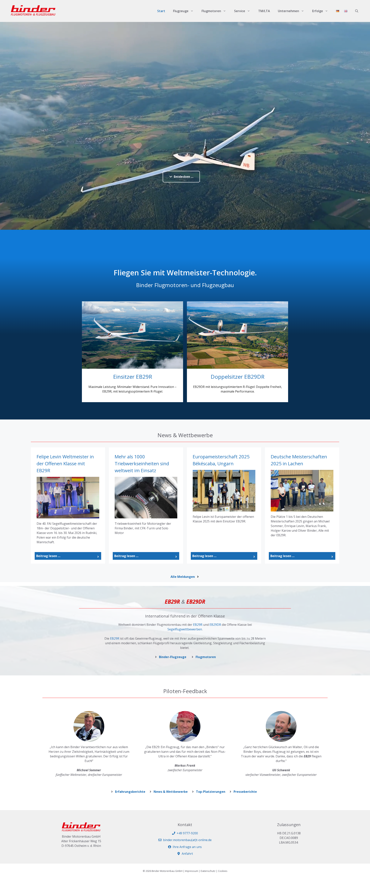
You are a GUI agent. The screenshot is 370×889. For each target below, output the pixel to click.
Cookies (222, 871)
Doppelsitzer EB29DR (237, 376)
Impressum (191, 871)
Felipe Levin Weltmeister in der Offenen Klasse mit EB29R (65, 463)
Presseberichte (245, 792)
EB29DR (215, 624)
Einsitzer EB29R (132, 376)
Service (239, 11)
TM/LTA (264, 11)
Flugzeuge (180, 11)
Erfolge (317, 11)
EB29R (197, 624)
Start (161, 11)
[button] (356, 11)
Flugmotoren (211, 11)
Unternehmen (288, 11)
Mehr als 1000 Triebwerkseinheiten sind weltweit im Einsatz (142, 463)
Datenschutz (208, 871)
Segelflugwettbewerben (184, 629)
